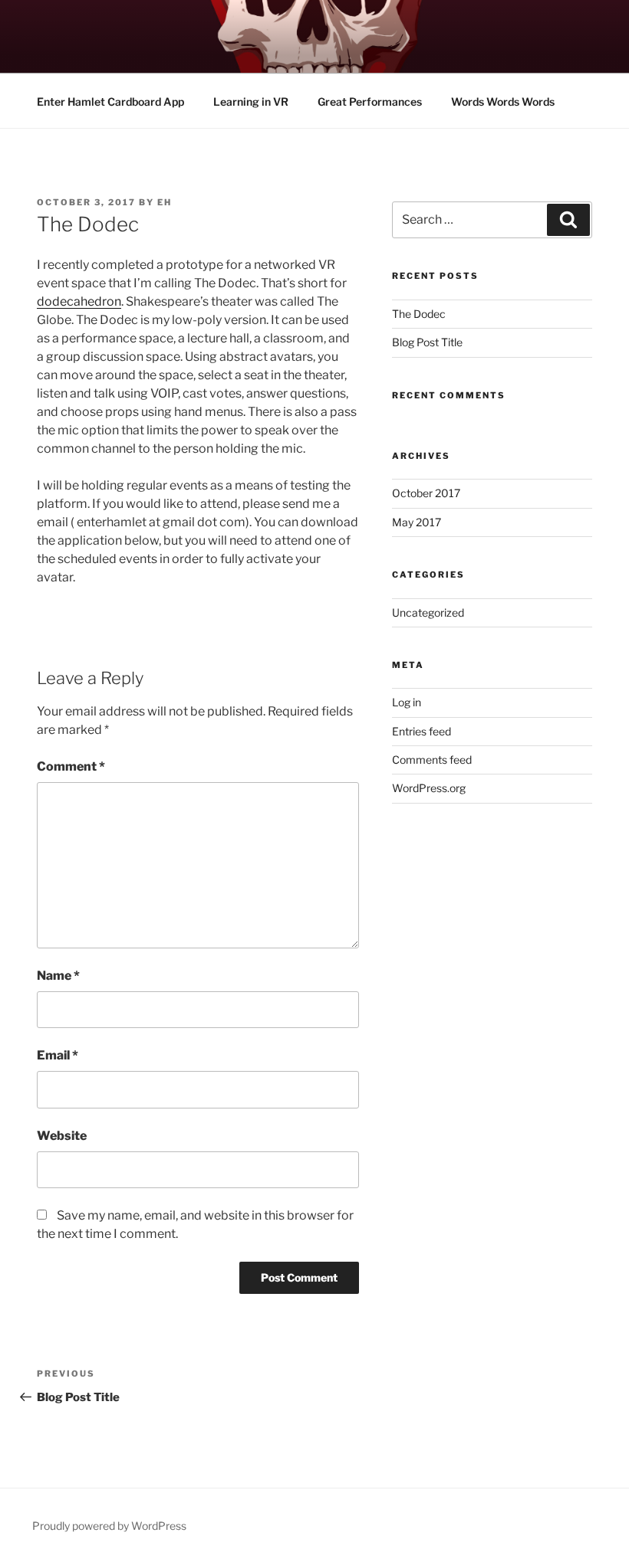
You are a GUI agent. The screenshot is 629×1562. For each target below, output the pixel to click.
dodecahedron (79, 301)
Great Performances (370, 101)
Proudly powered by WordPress (109, 1525)
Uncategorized (428, 612)
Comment (71, 766)
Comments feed (432, 759)
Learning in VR (250, 101)
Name (58, 975)
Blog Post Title (427, 342)
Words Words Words (503, 101)
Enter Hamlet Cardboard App (110, 101)
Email (57, 1055)
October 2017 (426, 492)
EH (164, 202)
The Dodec (419, 313)
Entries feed (421, 731)
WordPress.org (429, 787)
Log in (406, 702)
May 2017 (416, 522)
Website (62, 1135)
